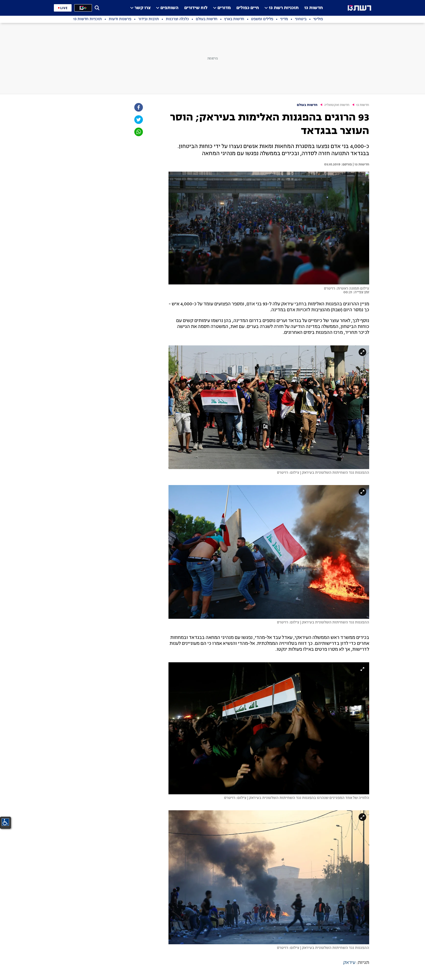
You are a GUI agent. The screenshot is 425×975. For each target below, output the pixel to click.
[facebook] (138, 107)
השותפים (169, 8)
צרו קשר (143, 8)
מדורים (224, 8)
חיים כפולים (247, 8)
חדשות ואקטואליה (336, 105)
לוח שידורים (196, 8)
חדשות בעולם (307, 105)
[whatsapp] (138, 132)
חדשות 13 (313, 8)
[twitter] (138, 119)
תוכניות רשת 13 (284, 8)
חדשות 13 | (360, 164)
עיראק (349, 963)
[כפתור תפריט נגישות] (5, 822)
